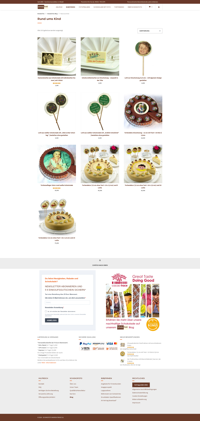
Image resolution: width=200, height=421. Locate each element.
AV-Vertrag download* (109, 400)
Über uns (73, 384)
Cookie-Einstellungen (139, 396)
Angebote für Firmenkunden (111, 384)
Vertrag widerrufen (141, 385)
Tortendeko (119, 7)
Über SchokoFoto (135, 7)
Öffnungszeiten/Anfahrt (47, 397)
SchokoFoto (41, 13)
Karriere (73, 394)
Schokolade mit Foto (102, 7)
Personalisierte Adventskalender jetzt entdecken (142, 2)
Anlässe (59, 7)
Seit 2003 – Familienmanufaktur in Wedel (51, 2)
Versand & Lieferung (46, 394)
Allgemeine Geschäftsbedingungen (144, 389)
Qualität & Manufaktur (77, 390)
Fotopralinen (84, 7)
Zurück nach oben (100, 265)
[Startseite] (43, 7)
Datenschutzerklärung (140, 393)
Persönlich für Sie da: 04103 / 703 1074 (93, 2)
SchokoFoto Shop (52, 13)
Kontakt (41, 384)
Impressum (136, 403)
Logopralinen (106, 390)
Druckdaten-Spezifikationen (111, 397)
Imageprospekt (106, 387)
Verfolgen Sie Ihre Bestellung (49, 390)
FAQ (40, 387)
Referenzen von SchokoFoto (111, 394)
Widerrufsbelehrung (139, 399)
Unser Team (74, 387)
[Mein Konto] (158, 7)
